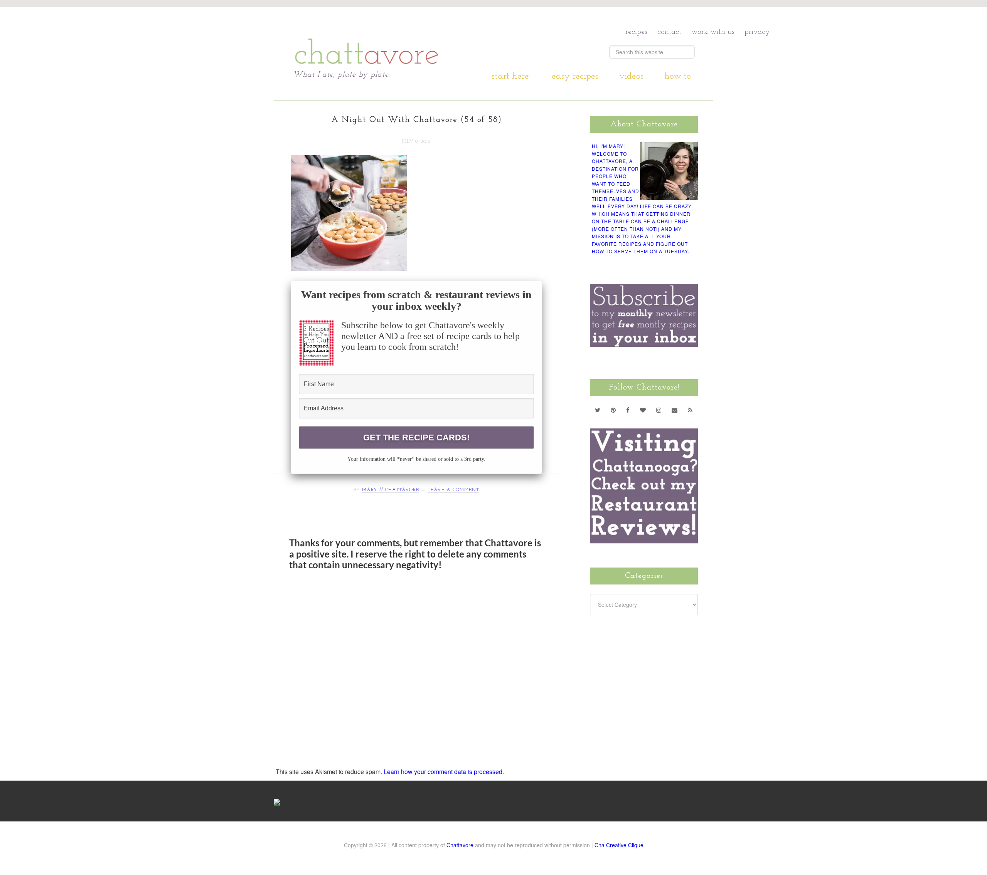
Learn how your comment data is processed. (444, 771)
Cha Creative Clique (619, 845)
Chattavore (366, 38)
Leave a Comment (453, 490)
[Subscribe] (690, 410)
